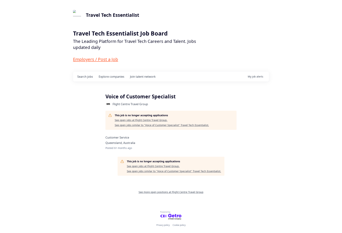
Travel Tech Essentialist (112, 15)
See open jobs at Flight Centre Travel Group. (141, 120)
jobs (85, 77)
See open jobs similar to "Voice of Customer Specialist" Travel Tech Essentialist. (162, 125)
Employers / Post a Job (95, 59)
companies (111, 77)
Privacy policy (163, 225)
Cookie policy (179, 225)
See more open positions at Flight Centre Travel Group (171, 192)
